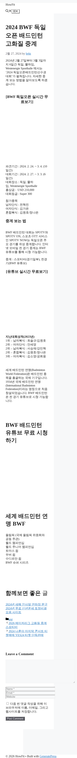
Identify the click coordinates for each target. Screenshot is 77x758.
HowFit (10, 4)
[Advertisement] (27, 126)
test (11, 619)
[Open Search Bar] (9, 11)
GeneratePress (48, 756)
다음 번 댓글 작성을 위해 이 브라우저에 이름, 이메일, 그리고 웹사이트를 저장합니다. (27, 707)
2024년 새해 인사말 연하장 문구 (26, 604)
